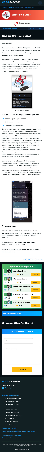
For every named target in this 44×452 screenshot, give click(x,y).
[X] (37, 259)
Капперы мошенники (12, 401)
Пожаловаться (36, 28)
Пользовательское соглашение (11, 435)
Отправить (22, 369)
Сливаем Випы (20, 279)
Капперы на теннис (12, 412)
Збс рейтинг (9, 424)
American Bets (19, 271)
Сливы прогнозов (11, 421)
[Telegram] (29, 259)
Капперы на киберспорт (13, 415)
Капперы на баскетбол (13, 410)
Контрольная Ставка (23, 294)
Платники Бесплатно (23, 287)
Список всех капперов (13, 398)
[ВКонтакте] (25, 259)
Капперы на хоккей (12, 407)
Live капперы (9, 418)
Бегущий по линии (21, 302)
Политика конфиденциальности (11, 438)
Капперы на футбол (12, 404)
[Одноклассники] (33, 259)
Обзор (35, 274)
